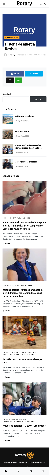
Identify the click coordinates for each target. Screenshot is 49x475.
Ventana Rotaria (24, 285)
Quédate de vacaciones (24, 116)
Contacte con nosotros (37, 462)
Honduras (32, 353)
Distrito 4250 (9, 353)
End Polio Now (9, 218)
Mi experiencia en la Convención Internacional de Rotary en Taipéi (28, 146)
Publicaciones (11, 38)
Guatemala (21, 353)
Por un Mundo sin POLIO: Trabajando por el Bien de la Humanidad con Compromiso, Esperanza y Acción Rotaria (24, 225)
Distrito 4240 (9, 419)
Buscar (7, 94)
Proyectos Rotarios (12, 355)
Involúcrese (23, 462)
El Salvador (21, 419)
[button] (4, 3)
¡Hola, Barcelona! (22, 131)
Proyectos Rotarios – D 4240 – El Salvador (24, 425)
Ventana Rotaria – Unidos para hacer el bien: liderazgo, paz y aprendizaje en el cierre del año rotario (22, 293)
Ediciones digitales (10, 462)
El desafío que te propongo (26, 162)
